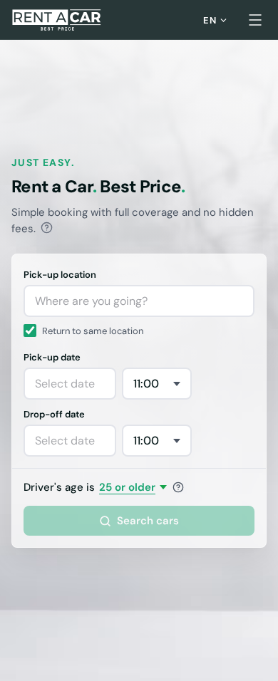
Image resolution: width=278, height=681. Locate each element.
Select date (65, 383)
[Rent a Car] (57, 20)
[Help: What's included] (47, 228)
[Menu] (255, 20)
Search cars (148, 521)
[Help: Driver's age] (178, 487)
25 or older (127, 487)
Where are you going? (91, 300)
